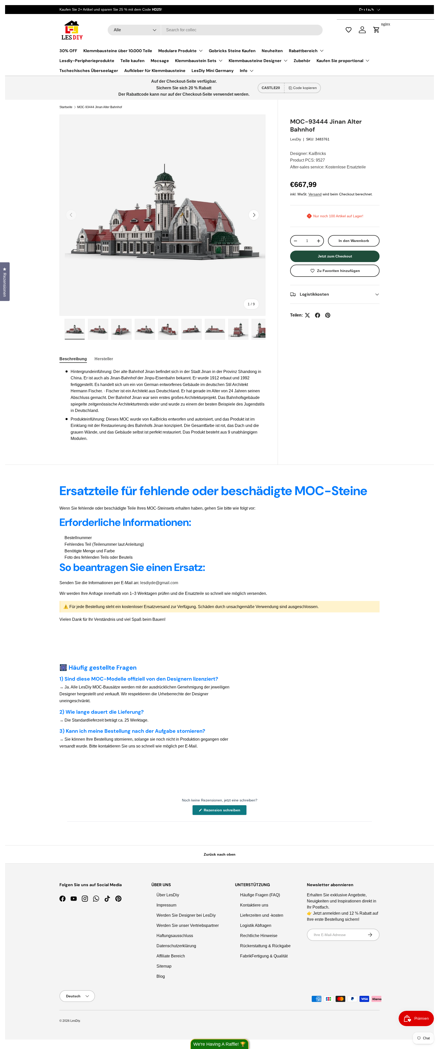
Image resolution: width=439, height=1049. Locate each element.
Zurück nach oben (220, 854)
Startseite (65, 107)
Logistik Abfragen (255, 925)
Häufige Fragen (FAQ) (260, 895)
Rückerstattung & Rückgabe (265, 946)
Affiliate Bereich (170, 956)
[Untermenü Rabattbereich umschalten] (322, 51)
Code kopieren (305, 88)
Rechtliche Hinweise (258, 935)
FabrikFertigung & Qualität (264, 956)
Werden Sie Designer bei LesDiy (186, 915)
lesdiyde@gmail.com (159, 583)
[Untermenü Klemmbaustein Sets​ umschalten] (220, 61)
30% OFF (68, 50)
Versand (315, 194)
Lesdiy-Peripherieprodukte (86, 60)
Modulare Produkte (177, 50)
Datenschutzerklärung (176, 946)
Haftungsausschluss (174, 935)
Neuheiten (272, 50)
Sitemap (163, 966)
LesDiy (295, 139)
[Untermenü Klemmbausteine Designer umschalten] (286, 61)
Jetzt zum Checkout (335, 256)
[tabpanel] (162, 405)
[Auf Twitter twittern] (307, 315)
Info (243, 70)
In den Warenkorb (354, 241)
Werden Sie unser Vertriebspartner (187, 925)
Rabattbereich (303, 50)
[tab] (73, 359)
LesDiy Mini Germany (213, 70)
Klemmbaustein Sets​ (195, 60)
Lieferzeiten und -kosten (261, 915)
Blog (160, 976)
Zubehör (302, 60)
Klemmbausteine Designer (255, 60)
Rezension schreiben (223, 811)
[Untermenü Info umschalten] (251, 71)
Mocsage (160, 60)
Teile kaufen (132, 60)
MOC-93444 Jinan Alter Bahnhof (99, 107)
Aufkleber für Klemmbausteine (154, 70)
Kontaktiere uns (254, 905)
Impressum (166, 905)
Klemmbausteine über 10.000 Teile (117, 50)
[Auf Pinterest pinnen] (328, 315)
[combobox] (215, 30)
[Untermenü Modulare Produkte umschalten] (201, 51)
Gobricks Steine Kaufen (232, 50)
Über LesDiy (167, 895)
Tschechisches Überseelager (88, 70)
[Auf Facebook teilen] (317, 315)
